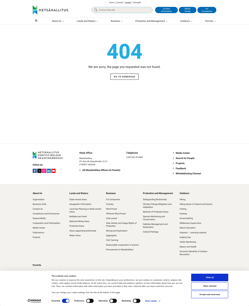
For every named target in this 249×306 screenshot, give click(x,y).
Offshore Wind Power (116, 213)
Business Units (39, 204)
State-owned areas (78, 199)
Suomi (111, 2)
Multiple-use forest (78, 216)
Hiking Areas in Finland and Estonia (196, 204)
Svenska (119, 2)
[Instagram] (44, 171)
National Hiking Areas (79, 221)
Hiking (182, 199)
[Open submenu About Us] (63, 21)
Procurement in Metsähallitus (119, 249)
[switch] (90, 301)
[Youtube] (53, 171)
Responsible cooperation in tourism (122, 245)
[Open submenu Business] (122, 21)
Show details (151, 301)
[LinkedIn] (49, 171)
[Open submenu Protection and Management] (166, 21)
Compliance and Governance (46, 213)
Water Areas (75, 235)
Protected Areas (76, 226)
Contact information (166, 10)
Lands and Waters (86, 21)
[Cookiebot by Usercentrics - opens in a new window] (34, 301)
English (128, 2)
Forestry (110, 204)
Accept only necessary (209, 294)
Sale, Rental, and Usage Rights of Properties (121, 225)
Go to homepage (124, 76)
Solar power (111, 218)
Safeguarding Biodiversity (155, 199)
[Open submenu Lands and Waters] (97, 21)
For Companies (207, 10)
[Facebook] (35, 171)
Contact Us (38, 209)
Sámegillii (137, 2)
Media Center (188, 10)
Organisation (38, 199)
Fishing (183, 209)
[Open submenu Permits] (215, 21)
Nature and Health (188, 246)
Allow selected (209, 286)
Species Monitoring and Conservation (154, 218)
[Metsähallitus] (50, 10)
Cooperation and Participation (46, 223)
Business (115, 21)
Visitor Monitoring (188, 242)
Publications (38, 232)
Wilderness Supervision (190, 223)
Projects (36, 237)
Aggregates (111, 235)
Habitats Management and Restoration (155, 226)
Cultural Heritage (150, 231)
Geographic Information (80, 204)
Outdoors (185, 21)
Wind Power (111, 209)
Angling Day (185, 237)
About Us (56, 21)
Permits (209, 21)
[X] (39, 171)
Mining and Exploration (116, 230)
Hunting (183, 213)
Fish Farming (112, 240)
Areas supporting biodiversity (82, 230)
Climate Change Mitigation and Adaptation (157, 206)
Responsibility (39, 218)
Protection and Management (150, 21)
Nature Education (188, 227)
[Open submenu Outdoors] (191, 21)
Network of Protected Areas (155, 211)
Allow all (210, 277)
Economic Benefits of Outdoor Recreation (193, 253)
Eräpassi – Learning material (193, 232)
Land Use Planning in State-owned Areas (85, 210)
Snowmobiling (186, 218)
